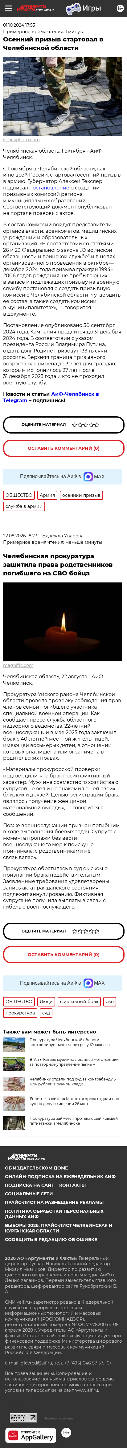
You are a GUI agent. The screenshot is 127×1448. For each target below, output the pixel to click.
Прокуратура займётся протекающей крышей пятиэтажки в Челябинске (74, 1121)
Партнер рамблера (58, 1418)
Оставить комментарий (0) (64, 448)
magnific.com (18, 665)
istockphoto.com (21, 139)
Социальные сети (29, 1194)
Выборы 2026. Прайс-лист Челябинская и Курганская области (59, 1228)
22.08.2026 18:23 (20, 536)
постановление (49, 188)
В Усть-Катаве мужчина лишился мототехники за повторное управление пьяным (74, 1062)
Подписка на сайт (29, 1185)
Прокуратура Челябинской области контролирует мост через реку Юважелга (70, 1042)
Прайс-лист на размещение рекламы (54, 1202)
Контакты (72, 1185)
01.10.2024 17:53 (19, 25)
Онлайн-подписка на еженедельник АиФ (60, 1176)
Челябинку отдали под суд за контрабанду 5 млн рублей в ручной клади (73, 1081)
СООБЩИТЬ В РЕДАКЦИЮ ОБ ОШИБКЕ (51, 1239)
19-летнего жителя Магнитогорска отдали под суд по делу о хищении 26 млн (74, 1101)
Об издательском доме (36, 1168)
